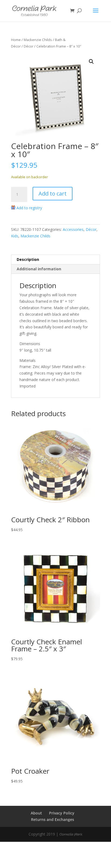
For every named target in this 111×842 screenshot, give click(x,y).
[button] (91, 61)
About (36, 813)
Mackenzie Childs (38, 39)
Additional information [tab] (39, 268)
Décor (28, 46)
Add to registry (29, 207)
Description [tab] (28, 259)
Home (16, 39)
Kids (14, 235)
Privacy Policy (61, 813)
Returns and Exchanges (52, 819)
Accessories (73, 229)
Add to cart (53, 193)
